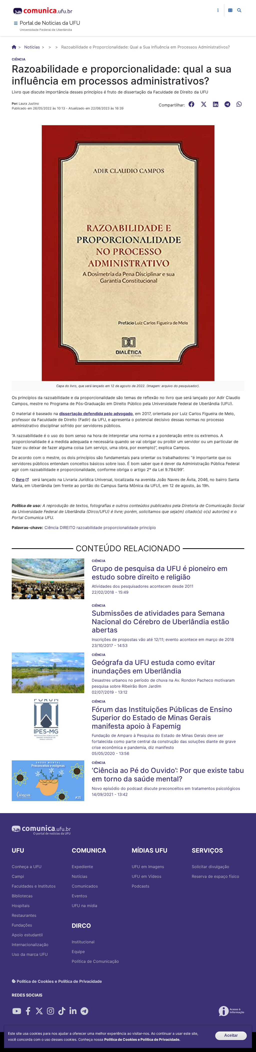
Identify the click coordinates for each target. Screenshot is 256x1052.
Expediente (82, 866)
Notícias (32, 46)
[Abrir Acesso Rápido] (218, 10)
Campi (18, 876)
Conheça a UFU (27, 866)
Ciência (51, 527)
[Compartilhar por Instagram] (51, 1011)
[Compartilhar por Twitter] (39, 1011)
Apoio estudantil (27, 934)
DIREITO (67, 527)
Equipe (78, 951)
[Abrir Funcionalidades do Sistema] (230, 10)
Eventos (79, 895)
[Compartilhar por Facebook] (28, 1011)
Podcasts (140, 886)
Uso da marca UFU (30, 954)
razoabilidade (89, 527)
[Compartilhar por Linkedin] (73, 1011)
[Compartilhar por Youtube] (17, 1011)
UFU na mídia (84, 905)
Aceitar (231, 1035)
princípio (148, 527)
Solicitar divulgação (210, 866)
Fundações (22, 925)
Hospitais (21, 905)
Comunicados (85, 886)
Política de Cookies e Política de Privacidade (59, 981)
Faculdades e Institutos (34, 886)
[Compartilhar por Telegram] (84, 1011)
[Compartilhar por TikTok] (62, 1011)
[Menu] (16, 23)
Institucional (83, 941)
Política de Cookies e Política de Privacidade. (142, 1039)
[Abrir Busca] (239, 10)
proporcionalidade (121, 527)
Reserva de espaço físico (215, 876)
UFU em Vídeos (146, 876)
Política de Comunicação (95, 961)
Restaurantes (24, 915)
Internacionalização (30, 944)
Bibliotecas (22, 895)
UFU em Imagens (148, 866)
